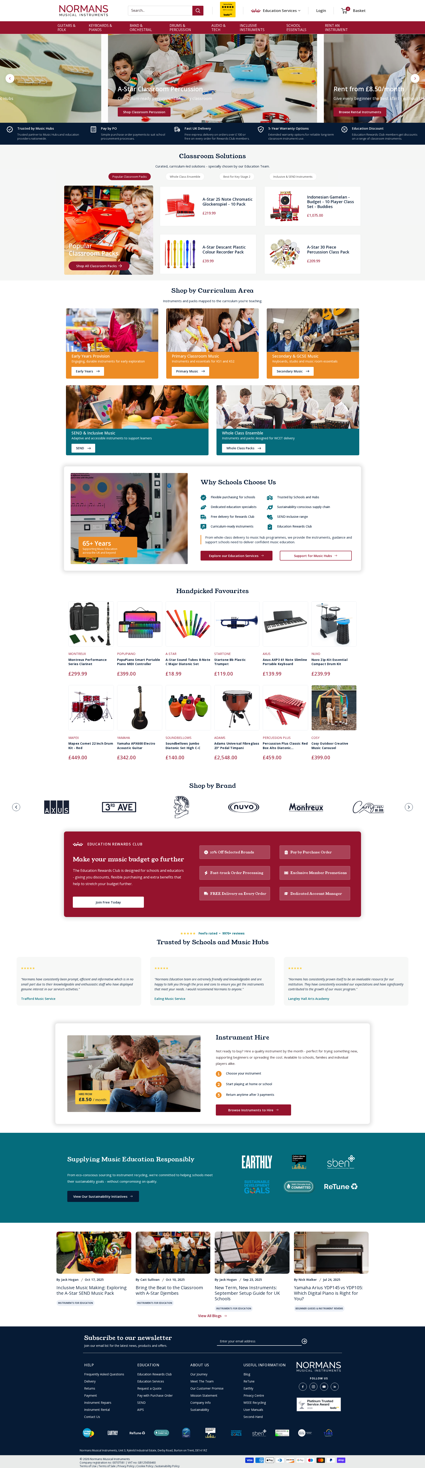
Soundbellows (178, 738)
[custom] (303, 1387)
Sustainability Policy (167, 1466)
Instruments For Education (75, 1302)
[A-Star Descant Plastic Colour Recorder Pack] (180, 254)
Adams (219, 738)
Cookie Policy (144, 1466)
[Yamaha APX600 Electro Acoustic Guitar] (139, 710)
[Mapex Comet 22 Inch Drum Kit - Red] (91, 710)
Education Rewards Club (154, 1374)
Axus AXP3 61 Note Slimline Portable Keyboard (285, 662)
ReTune (249, 1381)
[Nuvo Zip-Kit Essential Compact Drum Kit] (334, 626)
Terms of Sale (107, 1466)
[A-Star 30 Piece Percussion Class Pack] (284, 254)
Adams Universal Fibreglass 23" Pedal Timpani (236, 745)
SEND (141, 1402)
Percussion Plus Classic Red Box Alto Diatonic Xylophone (285, 745)
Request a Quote (149, 1388)
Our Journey (198, 1374)
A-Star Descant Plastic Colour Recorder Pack (224, 249)
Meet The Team (202, 1381)
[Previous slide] (16, 807)
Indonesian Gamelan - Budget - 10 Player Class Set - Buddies (330, 202)
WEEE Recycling (254, 1402)
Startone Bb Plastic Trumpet (230, 662)
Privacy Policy (126, 1466)
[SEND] (137, 408)
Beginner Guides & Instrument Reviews (319, 1308)
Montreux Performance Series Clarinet (87, 662)
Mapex (73, 738)
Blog (246, 1374)
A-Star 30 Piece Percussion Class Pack (328, 249)
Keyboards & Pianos (100, 27)
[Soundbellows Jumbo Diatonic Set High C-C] (188, 710)
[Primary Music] (212, 331)
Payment (90, 1395)
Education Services (150, 1381)
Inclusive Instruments (252, 27)
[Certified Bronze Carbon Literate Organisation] (210, 1433)
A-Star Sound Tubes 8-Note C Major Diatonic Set (188, 662)
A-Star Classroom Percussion (160, 89)
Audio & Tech (218, 27)
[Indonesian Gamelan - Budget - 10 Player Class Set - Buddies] (284, 206)
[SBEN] (259, 1432)
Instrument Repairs (97, 1402)
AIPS (140, 1409)
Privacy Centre (253, 1395)
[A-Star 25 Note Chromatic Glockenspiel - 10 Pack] (180, 206)
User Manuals (253, 1409)
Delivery (90, 1381)
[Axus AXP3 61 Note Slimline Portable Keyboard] (285, 626)
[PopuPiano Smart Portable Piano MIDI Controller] (139, 626)
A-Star (171, 654)
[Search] (197, 11)
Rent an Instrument (336, 27)
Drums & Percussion (180, 27)
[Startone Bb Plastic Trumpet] (237, 626)
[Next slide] (415, 78)
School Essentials (296, 27)
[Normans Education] (112, 331)
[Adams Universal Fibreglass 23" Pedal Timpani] (237, 710)
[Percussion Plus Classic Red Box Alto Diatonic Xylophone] (285, 710)
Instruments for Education (154, 1302)
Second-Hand (253, 1416)
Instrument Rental (97, 1409)
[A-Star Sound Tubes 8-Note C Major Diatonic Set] (188, 626)
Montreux (77, 654)
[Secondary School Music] (313, 331)
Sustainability (199, 1409)
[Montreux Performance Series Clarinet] (91, 626)
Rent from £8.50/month (369, 89)
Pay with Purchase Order (155, 1395)
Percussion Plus (277, 738)
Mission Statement (203, 1395)
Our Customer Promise (207, 1388)
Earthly (248, 1388)
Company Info (200, 1402)
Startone (222, 654)
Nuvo (315, 654)
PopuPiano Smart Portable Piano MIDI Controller (138, 662)
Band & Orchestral (141, 27)
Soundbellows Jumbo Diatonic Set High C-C (183, 745)
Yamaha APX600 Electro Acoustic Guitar (136, 745)
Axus (266, 654)
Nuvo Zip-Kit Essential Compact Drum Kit (329, 662)
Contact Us (92, 1416)
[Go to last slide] (10, 78)
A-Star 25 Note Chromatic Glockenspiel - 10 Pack (228, 201)
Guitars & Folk (66, 27)
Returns (89, 1388)
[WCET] (287, 408)
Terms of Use (88, 1466)
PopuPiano (126, 654)
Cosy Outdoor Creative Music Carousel (329, 745)
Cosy (315, 738)
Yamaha (123, 738)
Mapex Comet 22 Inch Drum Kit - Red (90, 745)
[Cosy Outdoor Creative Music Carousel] (334, 710)
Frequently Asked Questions (104, 1374)
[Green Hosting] (282, 1432)
